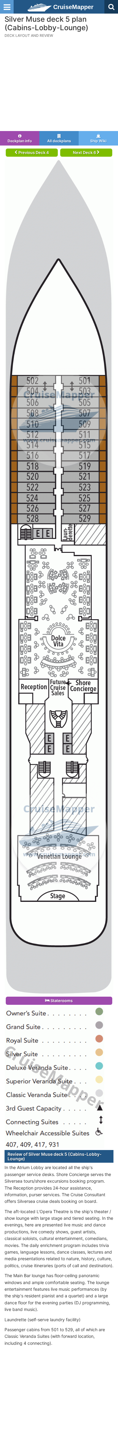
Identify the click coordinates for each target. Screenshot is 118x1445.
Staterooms (61, 1000)
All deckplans (59, 141)
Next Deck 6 (85, 152)
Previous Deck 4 (33, 152)
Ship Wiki (98, 141)
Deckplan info (20, 141)
